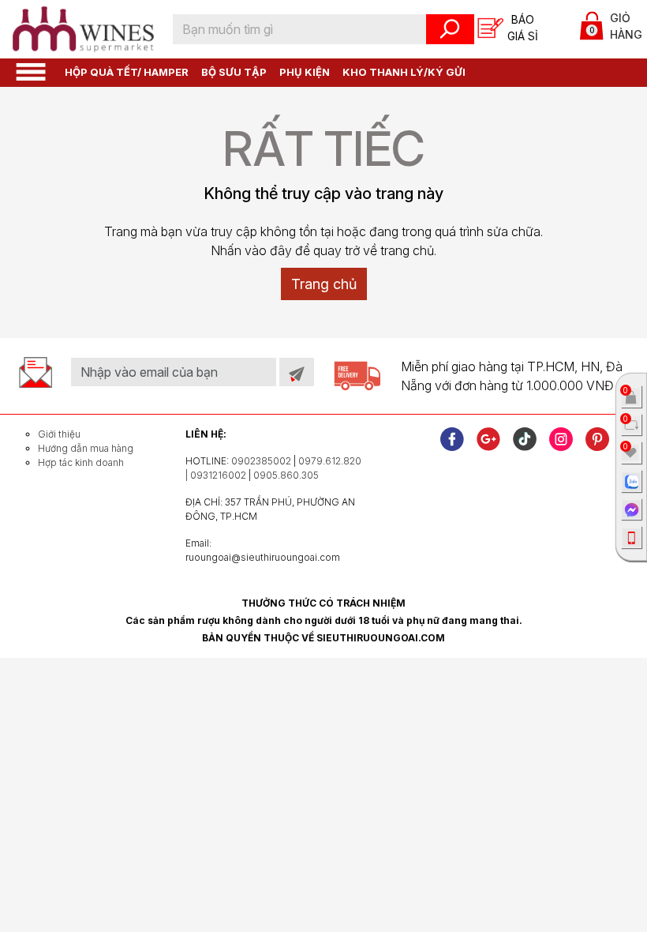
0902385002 (261, 461)
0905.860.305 (286, 475)
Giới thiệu (59, 434)
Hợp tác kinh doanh (81, 462)
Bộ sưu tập (234, 72)
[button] (31, 71)
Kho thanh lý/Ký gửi (404, 72)
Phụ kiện (304, 72)
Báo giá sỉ (522, 28)
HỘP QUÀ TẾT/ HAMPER (127, 72)
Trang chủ (324, 284)
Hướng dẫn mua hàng (85, 448)
